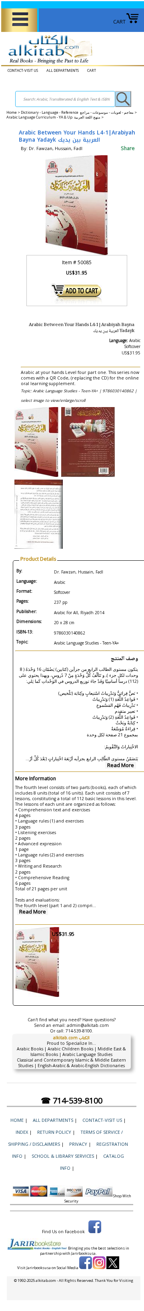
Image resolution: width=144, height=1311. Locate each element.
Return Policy (54, 1132)
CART (119, 21)
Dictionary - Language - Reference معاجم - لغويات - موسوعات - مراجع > (79, 112)
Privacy (78, 1144)
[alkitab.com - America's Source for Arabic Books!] (48, 64)
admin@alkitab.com (88, 1025)
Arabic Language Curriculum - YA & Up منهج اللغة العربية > (55, 117)
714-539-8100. (79, 1031)
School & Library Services (63, 1156)
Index (22, 1132)
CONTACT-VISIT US (23, 70)
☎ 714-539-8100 (71, 1100)
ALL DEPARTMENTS (62, 70)
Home (11, 112)
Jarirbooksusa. (83, 1253)
